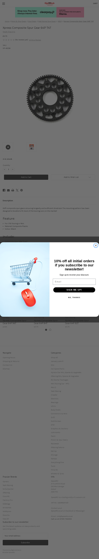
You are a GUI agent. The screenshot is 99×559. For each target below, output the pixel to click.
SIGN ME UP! (74, 290)
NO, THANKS (74, 297)
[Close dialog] (96, 245)
